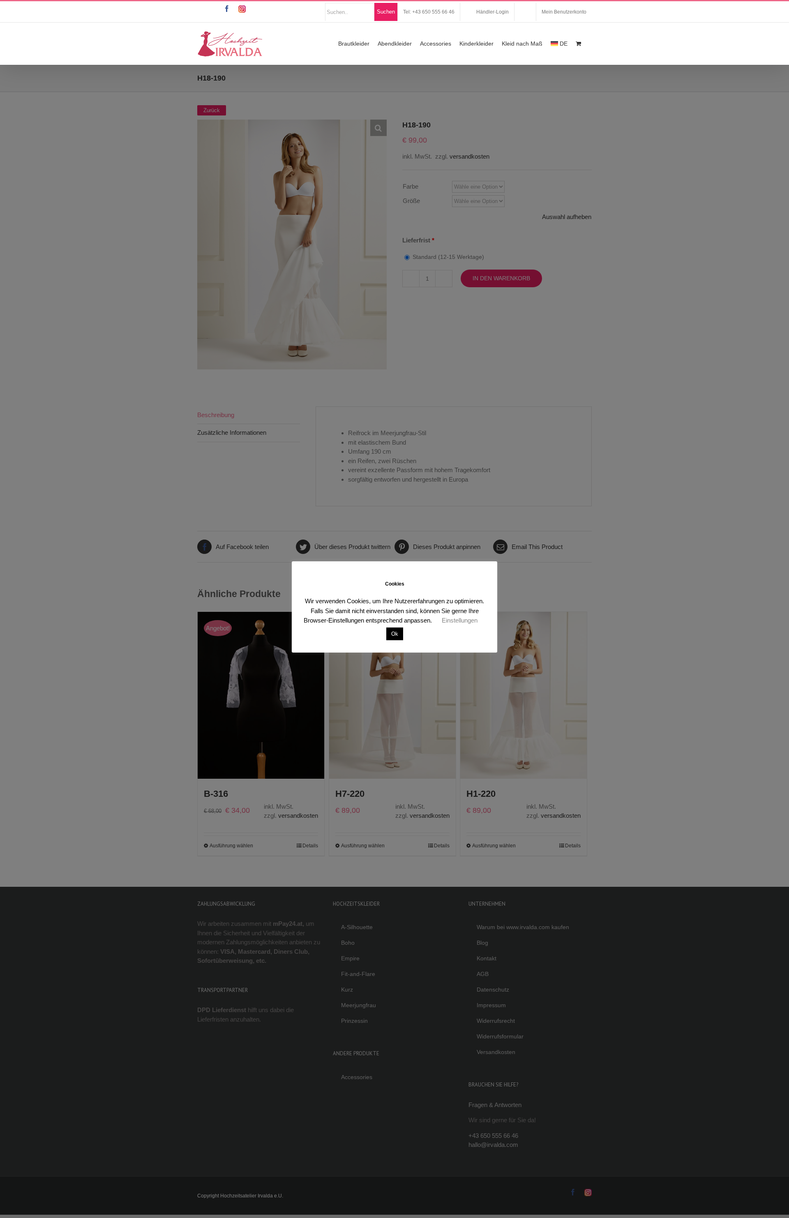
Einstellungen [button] (460, 620)
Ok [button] (394, 634)
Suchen (386, 12)
